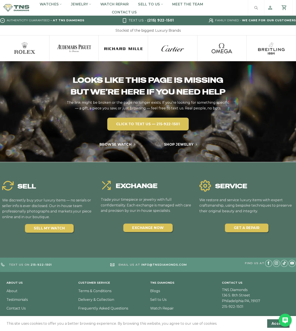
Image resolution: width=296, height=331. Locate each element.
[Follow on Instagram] (276, 263)
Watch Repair (114, 4)
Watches (49, 4)
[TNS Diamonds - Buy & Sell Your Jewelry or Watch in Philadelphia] (16, 8)
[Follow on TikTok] (284, 263)
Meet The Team (187, 4)
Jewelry (79, 4)
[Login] (270, 8)
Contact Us (124, 12)
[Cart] (284, 8)
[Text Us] (285, 320)
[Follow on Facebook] (268, 263)
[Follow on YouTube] (292, 263)
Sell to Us (149, 4)
